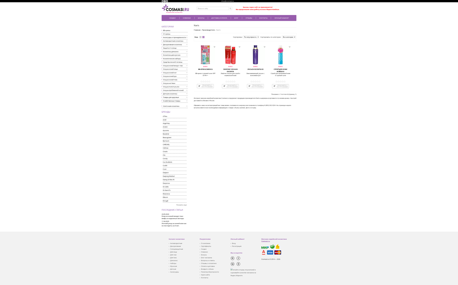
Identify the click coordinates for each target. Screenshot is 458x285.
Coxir (165, 169)
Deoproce (166, 183)
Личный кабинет (281, 18)
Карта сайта (205, 275)
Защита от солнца (169, 48)
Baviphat (166, 134)
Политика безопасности (210, 272)
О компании (205, 243)
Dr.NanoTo (167, 190)
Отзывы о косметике (208, 263)
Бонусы (204, 255)
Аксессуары (174, 272)
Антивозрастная (176, 243)
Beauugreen (167, 137)
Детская (173, 269)
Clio (164, 155)
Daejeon (166, 173)
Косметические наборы (172, 59)
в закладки (214, 47)
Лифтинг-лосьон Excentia (230, 69)
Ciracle (165, 151)
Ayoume (166, 130)
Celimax (165, 148)
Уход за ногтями (169, 83)
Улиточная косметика (171, 106)
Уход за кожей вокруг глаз (173, 66)
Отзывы (249, 18)
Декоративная (175, 246)
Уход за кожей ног (170, 73)
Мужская (173, 266)
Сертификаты (206, 246)
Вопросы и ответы (208, 260)
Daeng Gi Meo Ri (168, 180)
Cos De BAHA (167, 162)
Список (200, 37)
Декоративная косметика (172, 44)
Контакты (263, 18)
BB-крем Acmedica (205, 68)
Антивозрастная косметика (173, 41)
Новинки (187, 18)
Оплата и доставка (208, 266)
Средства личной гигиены (172, 62)
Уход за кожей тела (170, 80)
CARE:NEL (166, 144)
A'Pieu (165, 116)
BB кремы (166, 30)
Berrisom (166, 141)
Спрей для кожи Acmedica (280, 69)
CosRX (165, 165)
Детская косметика (170, 94)
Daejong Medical (168, 176)
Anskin (165, 127)
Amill (164, 120)
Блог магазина (206, 258)
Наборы (173, 263)
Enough (165, 201)
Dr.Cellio (166, 187)
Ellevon (165, 197)
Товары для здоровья (171, 97)
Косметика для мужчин (171, 55)
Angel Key (166, 123)
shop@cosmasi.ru (227, 1)
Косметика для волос (171, 51)
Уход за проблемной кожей (173, 90)
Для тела (173, 258)
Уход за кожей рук (170, 76)
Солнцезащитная (176, 249)
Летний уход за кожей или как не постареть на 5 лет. (174, 224)
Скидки (172, 18)
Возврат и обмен (207, 269)
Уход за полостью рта (171, 87)
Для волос (174, 260)
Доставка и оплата (219, 18)
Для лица (173, 252)
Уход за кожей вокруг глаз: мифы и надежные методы (173, 217)
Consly (165, 158)
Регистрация (236, 246)
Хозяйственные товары (171, 101)
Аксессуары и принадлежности (174, 37)
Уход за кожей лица (170, 69)
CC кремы (166, 34)
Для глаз (173, 255)
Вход (234, 243)
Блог (236, 18)
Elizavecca (166, 194)
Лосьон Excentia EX (255, 68)
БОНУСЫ (201, 18)
